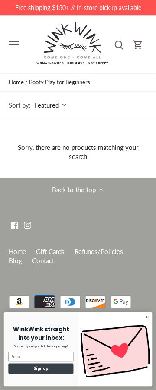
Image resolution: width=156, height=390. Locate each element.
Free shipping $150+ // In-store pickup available (78, 7)
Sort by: (20, 105)
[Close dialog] (147, 317)
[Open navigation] (14, 44)
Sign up (40, 368)
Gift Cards (50, 251)
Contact (43, 260)
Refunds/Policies (99, 251)
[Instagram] (27, 224)
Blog (15, 260)
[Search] (118, 45)
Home (17, 251)
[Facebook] (14, 224)
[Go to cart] (138, 45)
